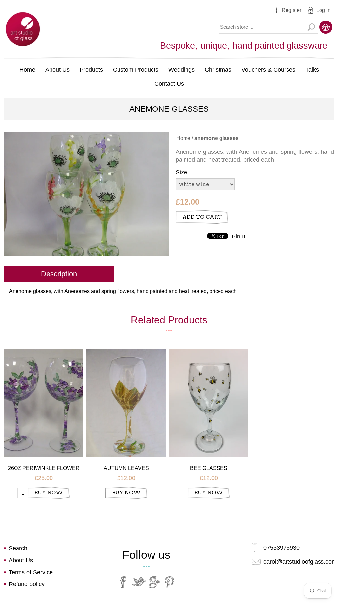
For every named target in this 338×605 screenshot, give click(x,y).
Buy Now (48, 492)
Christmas (218, 69)
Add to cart (202, 217)
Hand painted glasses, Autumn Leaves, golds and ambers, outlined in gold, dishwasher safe (126, 394)
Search (311, 27)
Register (291, 10)
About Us (57, 69)
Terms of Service (31, 572)
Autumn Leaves (126, 468)
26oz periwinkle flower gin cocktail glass (44, 468)
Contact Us (169, 83)
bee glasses (208, 468)
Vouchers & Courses (268, 69)
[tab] (59, 274)
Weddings (181, 69)
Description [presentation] (59, 274)
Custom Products (135, 69)
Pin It (238, 236)
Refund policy (27, 584)
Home (27, 69)
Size (181, 172)
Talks (312, 69)
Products (91, 69)
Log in (323, 10)
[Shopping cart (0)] (325, 27)
